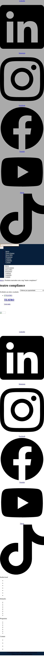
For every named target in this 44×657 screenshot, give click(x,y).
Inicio (7, 251)
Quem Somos (10, 253)
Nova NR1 (9, 255)
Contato (8, 262)
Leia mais (7, 304)
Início (2, 280)
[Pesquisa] (1, 247)
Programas (9, 257)
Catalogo (8, 259)
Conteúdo (9, 260)
